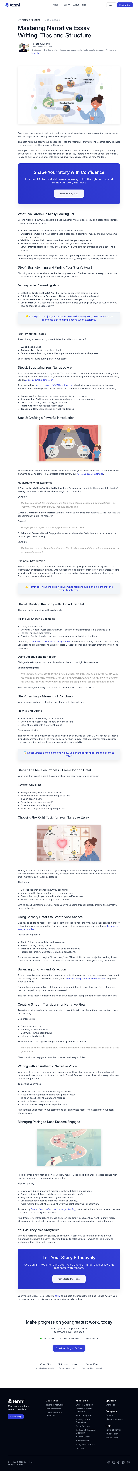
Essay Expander (83, 1426)
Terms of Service (114, 1430)
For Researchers (53, 1408)
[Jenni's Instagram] (109, 1462)
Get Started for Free (69, 1279)
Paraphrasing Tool (84, 1415)
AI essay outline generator (39, 379)
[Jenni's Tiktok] (118, 1462)
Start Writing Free (69, 193)
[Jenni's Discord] (128, 1462)
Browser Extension (84, 1404)
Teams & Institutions (55, 1404)
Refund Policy (112, 1437)
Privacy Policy (112, 1433)
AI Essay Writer (82, 1436)
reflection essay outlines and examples (85, 978)
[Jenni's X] (123, 1462)
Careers (109, 1415)
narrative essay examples (90, 474)
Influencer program (114, 1419)
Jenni (57, 1296)
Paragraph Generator (85, 1444)
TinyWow (80, 1448)
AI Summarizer (82, 1440)
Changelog (110, 1404)
